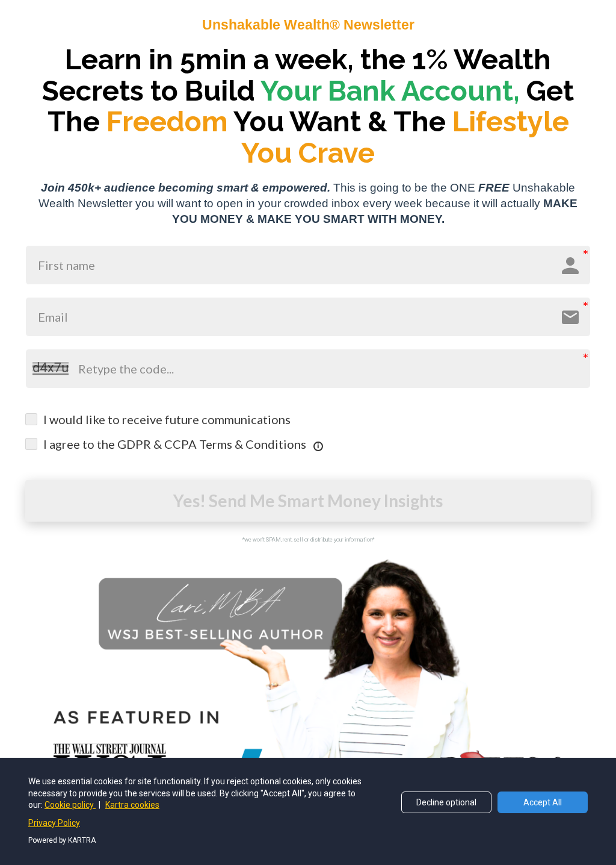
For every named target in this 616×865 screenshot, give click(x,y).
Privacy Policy (54, 823)
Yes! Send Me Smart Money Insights (308, 500)
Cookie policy (70, 805)
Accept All (542, 802)
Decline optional (446, 802)
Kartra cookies (132, 805)
